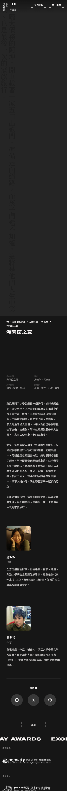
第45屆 (44, 321)
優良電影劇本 (19, 321)
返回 (33, 724)
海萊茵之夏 (12, 325)
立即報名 (38, 5)
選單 (58, 5)
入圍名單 (33, 321)
